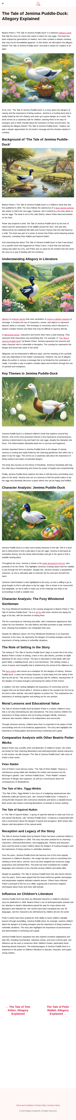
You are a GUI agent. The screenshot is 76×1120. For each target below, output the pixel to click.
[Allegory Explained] (38, 3)
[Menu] (3, 3)
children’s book (64, 33)
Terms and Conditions (25, 1105)
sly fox (38, 612)
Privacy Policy (40, 1105)
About (57, 1105)
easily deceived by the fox (53, 563)
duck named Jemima (65, 208)
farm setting (11, 671)
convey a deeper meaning (58, 319)
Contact (51, 1105)
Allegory (5, 319)
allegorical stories (11, 335)
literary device (19, 319)
